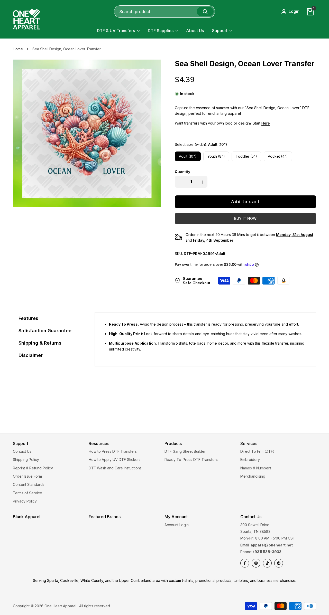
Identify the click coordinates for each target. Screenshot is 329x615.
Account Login (176, 525)
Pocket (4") (278, 156)
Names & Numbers (255, 468)
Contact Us (22, 451)
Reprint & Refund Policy (33, 468)
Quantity (182, 171)
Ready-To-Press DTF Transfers (191, 459)
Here (265, 123)
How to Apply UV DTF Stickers (115, 459)
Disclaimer (31, 355)
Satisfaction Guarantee (45, 330)
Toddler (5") (246, 156)
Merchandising (252, 476)
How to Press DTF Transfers (113, 451)
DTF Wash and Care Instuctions (115, 468)
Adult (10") (188, 156)
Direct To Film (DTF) (257, 451)
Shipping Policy (26, 459)
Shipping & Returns (40, 343)
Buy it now (245, 218)
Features (28, 318)
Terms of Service (27, 493)
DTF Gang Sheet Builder (185, 451)
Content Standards (28, 484)
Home (18, 49)
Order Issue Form (27, 476)
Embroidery (250, 459)
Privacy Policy (25, 501)
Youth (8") (216, 156)
